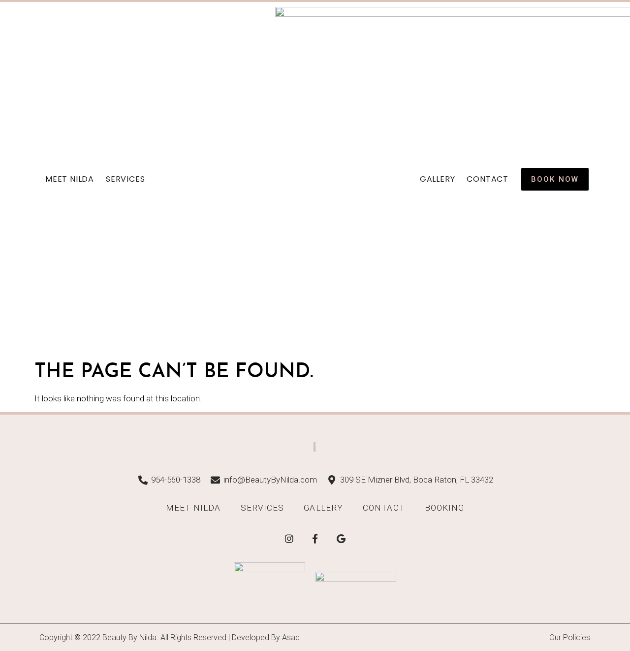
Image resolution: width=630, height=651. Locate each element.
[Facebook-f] (315, 538)
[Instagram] (289, 538)
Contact (487, 179)
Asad (291, 637)
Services (125, 179)
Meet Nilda (69, 179)
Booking (445, 508)
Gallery (437, 179)
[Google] (341, 538)
